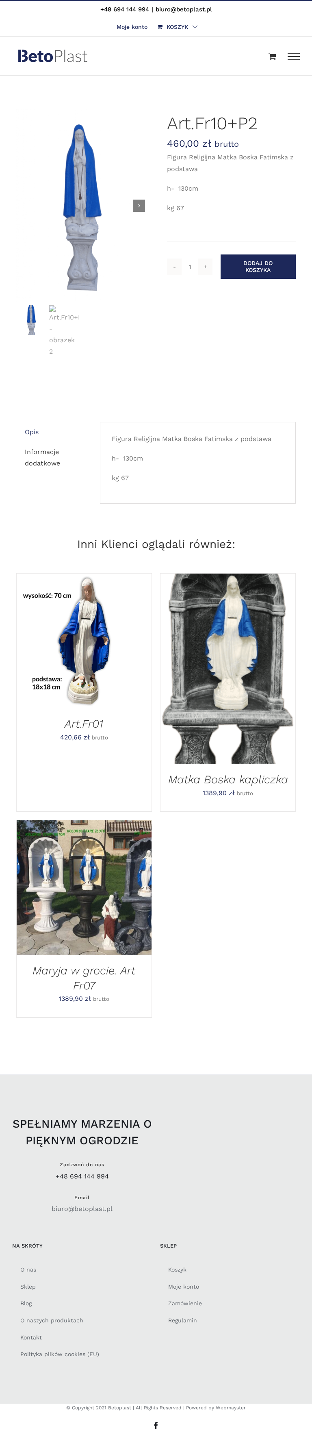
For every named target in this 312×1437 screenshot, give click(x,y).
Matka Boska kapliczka (228, 779)
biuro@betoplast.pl (184, 9)
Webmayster (231, 1408)
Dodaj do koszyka (258, 266)
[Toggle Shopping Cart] (272, 56)
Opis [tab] (32, 432)
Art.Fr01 (84, 723)
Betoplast (119, 1408)
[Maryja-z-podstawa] (80, 205)
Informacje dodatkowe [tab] (42, 457)
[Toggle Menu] (294, 56)
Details (40, 646)
